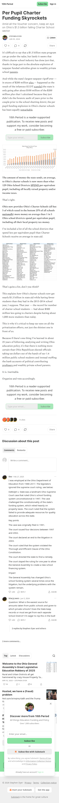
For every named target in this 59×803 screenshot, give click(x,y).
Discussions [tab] (24, 655)
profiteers (7, 365)
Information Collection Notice (38, 761)
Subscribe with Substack (31, 751)
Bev (10, 476)
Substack (15, 797)
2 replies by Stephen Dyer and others (29, 628)
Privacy (28, 782)
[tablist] (14, 450)
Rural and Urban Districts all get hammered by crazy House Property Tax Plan (22, 676)
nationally (7, 214)
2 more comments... (11, 641)
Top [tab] (5, 655)
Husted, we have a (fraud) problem (17, 693)
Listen (53, 37)
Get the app (43, 789)
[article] (29, 674)
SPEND (35, 185)
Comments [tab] (9, 450)
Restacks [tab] (21, 450)
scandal (38, 86)
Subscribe (42, 4)
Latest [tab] (13, 655)
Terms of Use (45, 758)
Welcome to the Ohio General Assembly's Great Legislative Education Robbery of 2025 (20, 667)
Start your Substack (22, 789)
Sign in (53, 4)
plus (31, 82)
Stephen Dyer (15, 36)
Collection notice (49, 782)
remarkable (26, 110)
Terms (36, 782)
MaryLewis (14, 598)
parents (14, 72)
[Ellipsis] (55, 476)
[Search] (54, 656)
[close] (50, 703)
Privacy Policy (31, 764)
